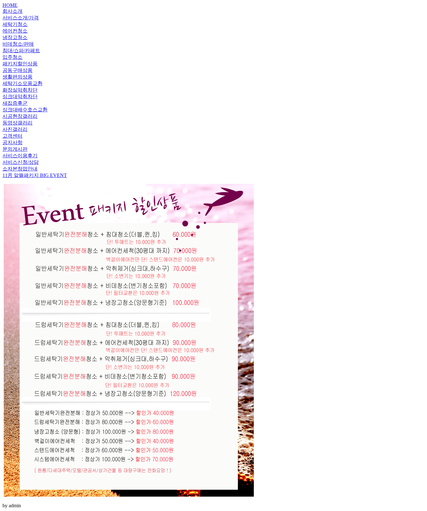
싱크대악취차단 (20, 96)
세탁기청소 (15, 24)
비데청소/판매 (18, 44)
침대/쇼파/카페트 (21, 50)
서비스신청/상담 (21, 162)
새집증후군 (15, 103)
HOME (10, 5)
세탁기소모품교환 (23, 83)
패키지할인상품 (20, 63)
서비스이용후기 (20, 155)
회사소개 (13, 11)
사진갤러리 (15, 129)
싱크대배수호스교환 (25, 109)
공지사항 (13, 142)
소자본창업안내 (20, 168)
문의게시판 (15, 149)
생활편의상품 (18, 76)
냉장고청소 (15, 37)
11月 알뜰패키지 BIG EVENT (35, 175)
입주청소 (13, 57)
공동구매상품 (18, 70)
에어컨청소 (15, 30)
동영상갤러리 (18, 122)
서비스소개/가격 (21, 17)
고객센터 (13, 136)
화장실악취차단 (20, 90)
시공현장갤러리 (20, 116)
